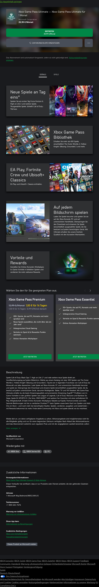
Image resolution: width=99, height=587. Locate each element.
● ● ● (89, 43)
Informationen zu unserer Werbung (79, 582)
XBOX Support (73, 560)
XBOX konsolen (7, 560)
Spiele (2, 570)
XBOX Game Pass (33, 560)
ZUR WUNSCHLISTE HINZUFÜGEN (45, 43)
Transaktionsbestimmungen (17, 537)
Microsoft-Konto (79, 563)
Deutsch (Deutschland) (10, 573)
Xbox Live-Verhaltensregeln (17, 533)
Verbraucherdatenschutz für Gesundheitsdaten (20, 579)
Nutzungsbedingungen (38, 582)
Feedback (84, 560)
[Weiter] (90, 290)
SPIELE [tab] (56, 74)
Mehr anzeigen (12, 428)
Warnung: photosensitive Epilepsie (36, 563)
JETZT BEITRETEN (30, 356)
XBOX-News (61, 560)
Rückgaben (18, 567)
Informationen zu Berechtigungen (19, 524)
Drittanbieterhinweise (61, 563)
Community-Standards (10, 563)
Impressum (79, 579)
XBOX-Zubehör (48, 560)
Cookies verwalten (20, 582)
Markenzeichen (56, 582)
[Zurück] (85, 290)
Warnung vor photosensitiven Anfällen (21, 514)
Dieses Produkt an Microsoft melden (21, 544)
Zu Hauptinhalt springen (11, 1)
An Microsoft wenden (51, 579)
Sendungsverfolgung (33, 567)
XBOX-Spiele (19, 560)
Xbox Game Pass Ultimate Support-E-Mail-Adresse (26, 480)
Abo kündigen (67, 579)
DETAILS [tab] (43, 74)
